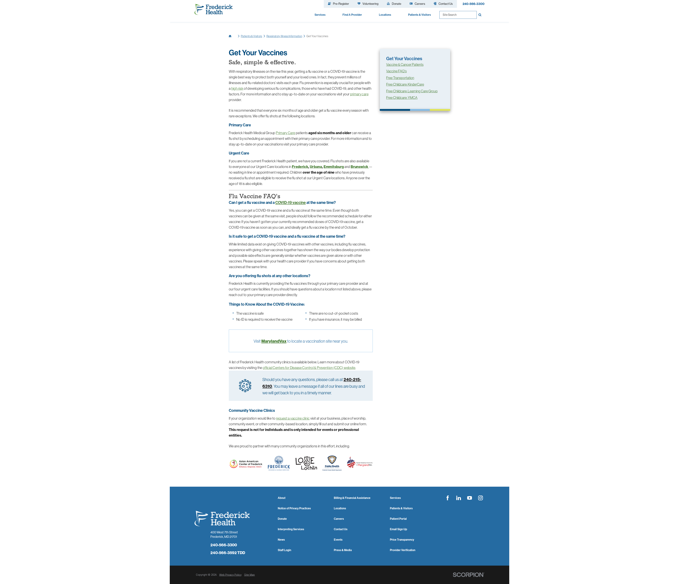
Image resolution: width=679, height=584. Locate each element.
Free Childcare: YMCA (401, 97)
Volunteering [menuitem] (370, 3)
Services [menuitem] (320, 14)
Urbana (316, 166)
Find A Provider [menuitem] (352, 14)
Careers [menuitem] (420, 3)
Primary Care (285, 133)
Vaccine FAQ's (396, 71)
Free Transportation (400, 78)
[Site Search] (480, 15)
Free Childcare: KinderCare (405, 84)
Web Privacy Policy (230, 574)
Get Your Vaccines (404, 58)
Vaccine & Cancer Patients (404, 64)
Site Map (249, 574)
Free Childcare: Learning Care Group (412, 91)
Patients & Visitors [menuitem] (419, 14)
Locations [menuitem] (385, 14)
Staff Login (284, 550)
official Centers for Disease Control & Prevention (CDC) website (309, 367)
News (281, 539)
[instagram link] (480, 498)
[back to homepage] (233, 36)
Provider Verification (402, 550)
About (281, 498)
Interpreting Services (291, 529)
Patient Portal (398, 518)
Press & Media (343, 550)
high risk (237, 88)
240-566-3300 (473, 4)
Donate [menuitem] (396, 3)
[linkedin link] (459, 498)
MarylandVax (273, 341)
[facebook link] (448, 498)
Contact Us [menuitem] (446, 3)
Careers (339, 518)
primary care (359, 94)
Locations (340, 508)
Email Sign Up (398, 529)
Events (338, 539)
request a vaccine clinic (293, 418)
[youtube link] (470, 498)
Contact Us (340, 529)
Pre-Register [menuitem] (341, 3)
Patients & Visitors (251, 36)
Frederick (300, 166)
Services (395, 498)
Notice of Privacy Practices (294, 508)
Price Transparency (402, 539)
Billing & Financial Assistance (352, 498)
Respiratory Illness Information (284, 36)
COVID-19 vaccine (290, 202)
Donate (282, 518)
